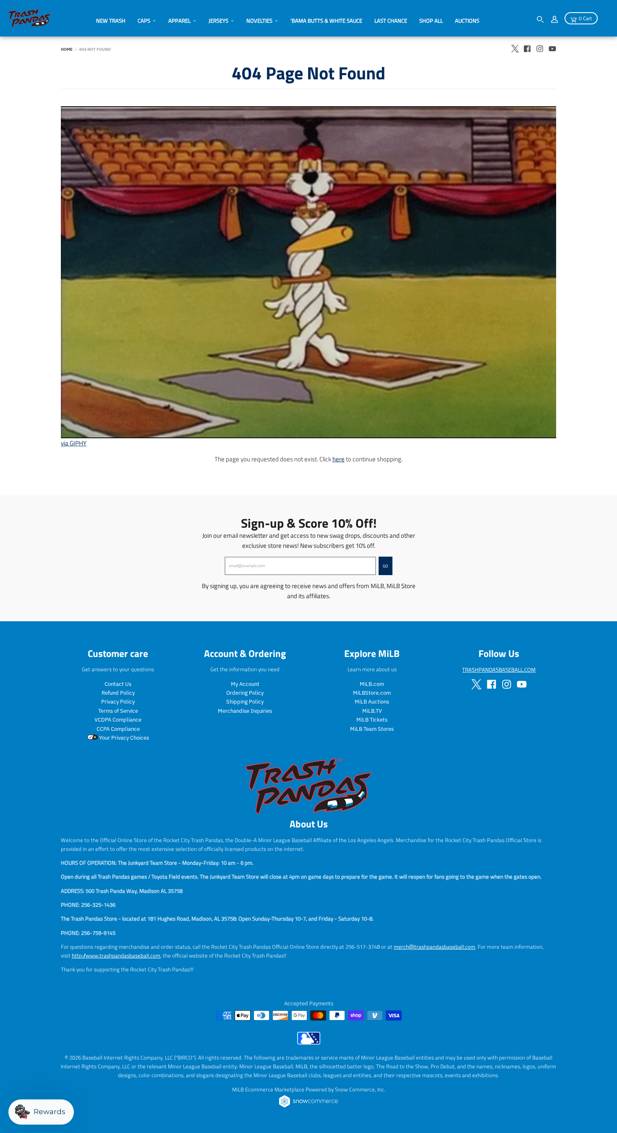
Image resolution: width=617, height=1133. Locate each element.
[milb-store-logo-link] (308, 1042)
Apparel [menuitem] (179, 20)
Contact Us (118, 684)
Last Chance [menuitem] (390, 20)
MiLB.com (372, 684)
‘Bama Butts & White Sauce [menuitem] (326, 20)
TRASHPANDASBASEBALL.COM (499, 669)
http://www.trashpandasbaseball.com (116, 955)
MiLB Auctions (372, 701)
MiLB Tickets (371, 719)
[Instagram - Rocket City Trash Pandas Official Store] (540, 48)
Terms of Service (118, 710)
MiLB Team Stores (372, 729)
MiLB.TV (372, 710)
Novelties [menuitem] (259, 20)
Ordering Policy (245, 692)
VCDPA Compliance (117, 719)
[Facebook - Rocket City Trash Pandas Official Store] (527, 48)
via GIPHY (73, 443)
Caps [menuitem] (144, 20)
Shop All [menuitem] (431, 20)
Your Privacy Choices (123, 737)
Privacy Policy (118, 701)
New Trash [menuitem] (110, 20)
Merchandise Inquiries (245, 710)
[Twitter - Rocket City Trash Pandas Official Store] (514, 48)
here (338, 459)
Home (67, 49)
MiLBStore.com (372, 692)
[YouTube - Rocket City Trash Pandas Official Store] (552, 48)
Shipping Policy (245, 701)
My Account (245, 684)
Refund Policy (118, 692)
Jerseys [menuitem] (218, 20)
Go (385, 566)
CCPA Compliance (118, 729)
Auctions (467, 20)
